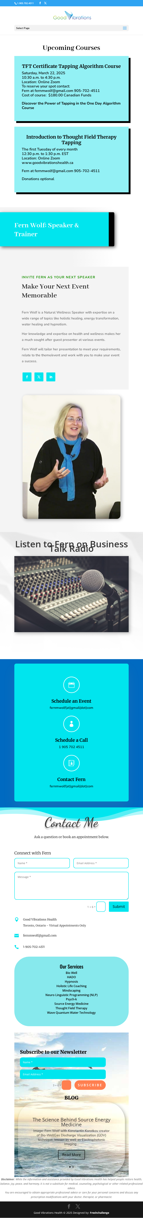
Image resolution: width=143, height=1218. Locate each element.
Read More (71, 1154)
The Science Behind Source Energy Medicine (71, 1122)
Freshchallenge (99, 1212)
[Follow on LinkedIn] (50, 376)
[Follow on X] (38, 376)
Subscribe (90, 1085)
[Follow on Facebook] (27, 376)
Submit (119, 906)
